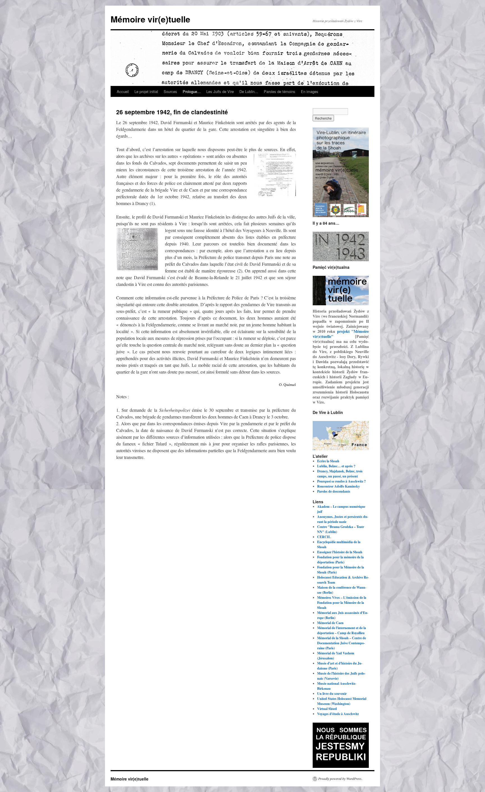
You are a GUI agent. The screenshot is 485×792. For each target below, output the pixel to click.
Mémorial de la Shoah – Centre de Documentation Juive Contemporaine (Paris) (341, 643)
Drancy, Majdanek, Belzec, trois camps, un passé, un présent (340, 474)
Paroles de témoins (279, 91)
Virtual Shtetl (327, 708)
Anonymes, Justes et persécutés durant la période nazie (342, 519)
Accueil (123, 91)
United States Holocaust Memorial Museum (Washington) (341, 701)
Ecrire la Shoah (328, 461)
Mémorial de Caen (330, 622)
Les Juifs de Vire (220, 91)
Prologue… (192, 91)
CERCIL (324, 536)
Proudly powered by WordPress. (340, 779)
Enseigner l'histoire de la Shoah (339, 552)
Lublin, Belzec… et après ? (336, 466)
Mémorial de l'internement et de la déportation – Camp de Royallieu (341, 630)
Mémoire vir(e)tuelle (150, 19)
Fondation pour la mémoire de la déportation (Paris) (340, 560)
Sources (170, 91)
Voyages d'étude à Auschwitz (338, 713)
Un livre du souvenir (332, 693)
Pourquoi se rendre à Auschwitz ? (341, 481)
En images (309, 91)
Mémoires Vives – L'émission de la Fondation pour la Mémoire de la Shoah (341, 602)
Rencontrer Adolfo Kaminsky (338, 486)
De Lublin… (248, 91)
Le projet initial (146, 91)
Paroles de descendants (333, 491)
